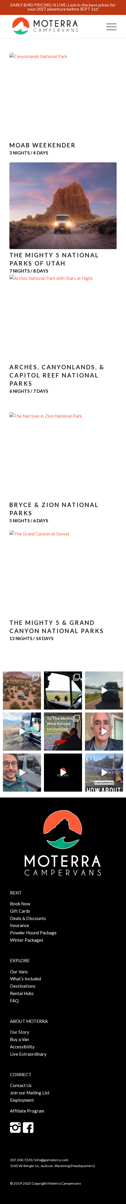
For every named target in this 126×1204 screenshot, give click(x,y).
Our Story (19, 1032)
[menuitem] (109, 26)
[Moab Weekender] (63, 96)
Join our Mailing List (30, 1092)
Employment (22, 1100)
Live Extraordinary (28, 1054)
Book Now (20, 903)
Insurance (19, 925)
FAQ (14, 1000)
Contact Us (21, 1085)
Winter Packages (26, 940)
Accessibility (22, 1046)
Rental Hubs (22, 993)
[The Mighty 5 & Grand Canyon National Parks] (63, 573)
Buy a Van (19, 1039)
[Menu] (109, 26)
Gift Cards (20, 911)
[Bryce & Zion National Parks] (63, 455)
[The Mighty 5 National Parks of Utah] (63, 205)
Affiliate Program (27, 1110)
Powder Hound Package (33, 932)
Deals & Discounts (28, 918)
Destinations (22, 986)
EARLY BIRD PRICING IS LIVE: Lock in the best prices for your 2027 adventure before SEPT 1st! (63, 6)
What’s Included (25, 978)
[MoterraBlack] (52, 26)
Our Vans (19, 971)
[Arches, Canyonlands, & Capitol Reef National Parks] (63, 318)
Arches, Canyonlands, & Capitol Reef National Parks (57, 375)
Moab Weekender (42, 145)
